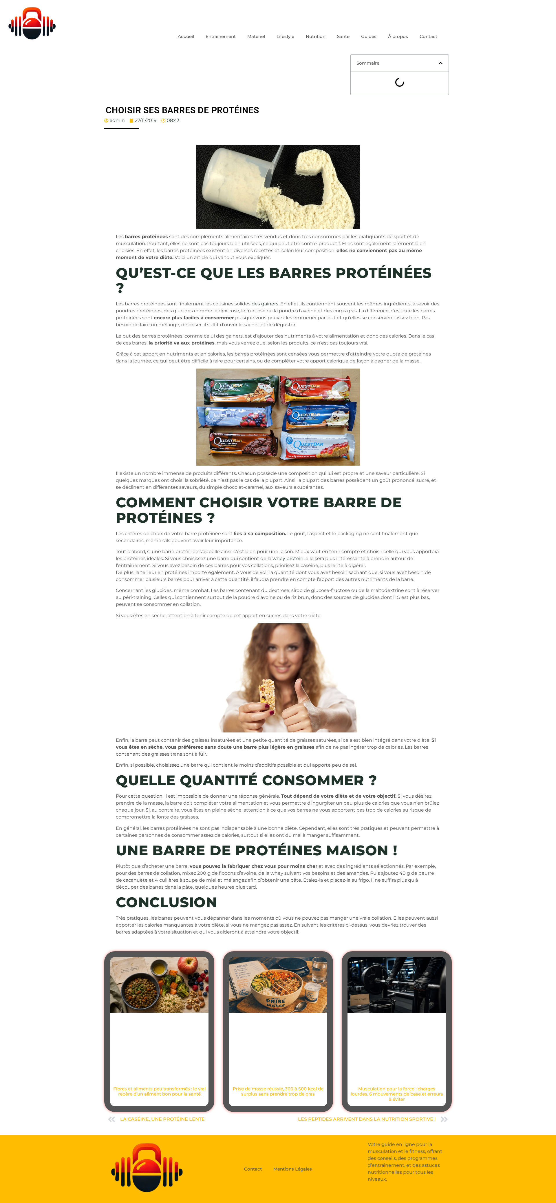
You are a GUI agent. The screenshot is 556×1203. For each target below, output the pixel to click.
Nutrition (315, 36)
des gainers (265, 304)
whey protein (287, 558)
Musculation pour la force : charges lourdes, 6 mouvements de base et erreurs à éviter (397, 1094)
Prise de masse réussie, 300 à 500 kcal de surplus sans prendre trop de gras (278, 1091)
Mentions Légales (292, 1169)
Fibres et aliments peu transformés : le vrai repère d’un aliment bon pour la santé (159, 1091)
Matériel (256, 36)
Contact (428, 36)
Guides (368, 36)
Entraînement (221, 36)
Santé (343, 36)
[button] (440, 63)
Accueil (186, 36)
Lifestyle (285, 36)
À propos (398, 36)
